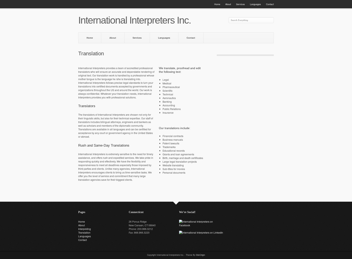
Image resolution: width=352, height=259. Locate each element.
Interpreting (84, 229)
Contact (270, 4)
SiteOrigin (200, 255)
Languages (255, 4)
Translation (84, 232)
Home (217, 4)
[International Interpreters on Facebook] (201, 225)
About (228, 4)
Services (240, 4)
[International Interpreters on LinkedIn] (201, 232)
